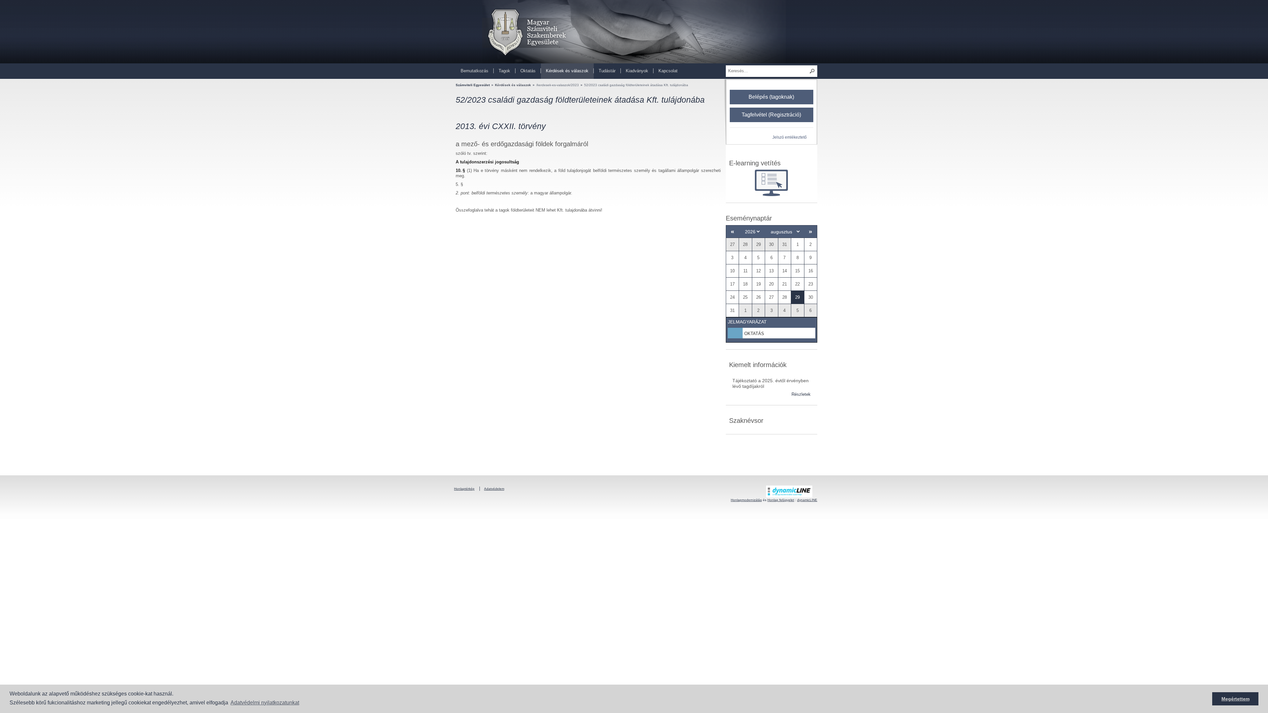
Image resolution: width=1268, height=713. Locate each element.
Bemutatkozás (474, 70)
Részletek (801, 394)
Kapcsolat (668, 70)
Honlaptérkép (464, 489)
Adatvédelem (494, 489)
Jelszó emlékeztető (789, 137)
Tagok (504, 70)
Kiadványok (637, 70)
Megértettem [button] (1235, 698)
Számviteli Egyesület (473, 85)
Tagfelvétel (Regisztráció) (771, 115)
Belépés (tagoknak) (771, 97)
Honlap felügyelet (780, 500)
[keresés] (812, 71)
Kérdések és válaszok (567, 70)
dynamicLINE (807, 500)
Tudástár (607, 70)
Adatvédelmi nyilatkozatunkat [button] (264, 702)
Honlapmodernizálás (746, 500)
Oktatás (528, 70)
